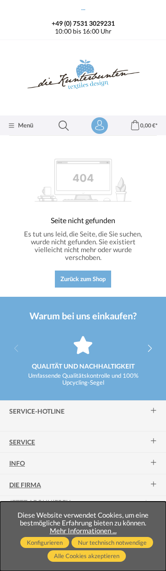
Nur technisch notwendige (112, 542)
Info (17, 463)
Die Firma (25, 485)
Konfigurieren (45, 542)
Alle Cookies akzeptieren (86, 555)
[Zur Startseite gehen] (83, 76)
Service (22, 442)
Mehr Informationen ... (83, 531)
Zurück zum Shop (83, 279)
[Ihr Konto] (100, 125)
